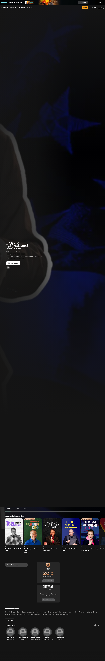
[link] (21, 7)
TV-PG (9, 254)
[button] (15, 7)
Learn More (10, 620)
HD (14, 254)
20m (23, 254)
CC (18, 254)
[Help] (95, 7)
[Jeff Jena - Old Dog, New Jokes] (71, 531)
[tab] (8, 509)
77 (27, 552)
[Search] (90, 7)
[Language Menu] (92, 7)
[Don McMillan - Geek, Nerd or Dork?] (14, 531)
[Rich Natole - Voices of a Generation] (52, 531)
